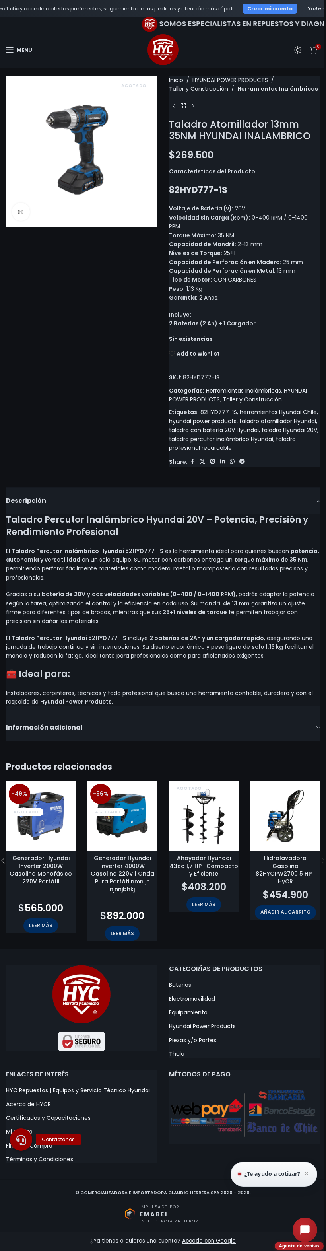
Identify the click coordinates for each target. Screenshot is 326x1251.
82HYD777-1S (218, 412)
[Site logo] (163, 49)
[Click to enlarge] (21, 212)
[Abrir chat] (305, 1230)
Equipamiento (188, 1012)
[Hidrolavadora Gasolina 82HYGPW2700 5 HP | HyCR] (285, 816)
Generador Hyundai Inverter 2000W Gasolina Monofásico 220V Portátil (41, 869)
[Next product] (193, 106)
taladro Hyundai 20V (289, 430)
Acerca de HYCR (28, 1104)
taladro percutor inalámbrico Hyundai (221, 439)
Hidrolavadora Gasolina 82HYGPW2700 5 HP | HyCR (285, 869)
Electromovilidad (192, 999)
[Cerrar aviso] (306, 1174)
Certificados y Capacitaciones (48, 1118)
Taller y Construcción (198, 89)
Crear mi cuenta (270, 8)
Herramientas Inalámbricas (277, 89)
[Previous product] (174, 106)
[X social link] (202, 461)
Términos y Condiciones (39, 1159)
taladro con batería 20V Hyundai (214, 430)
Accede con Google (209, 1241)
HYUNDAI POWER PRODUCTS (230, 80)
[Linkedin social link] (222, 461)
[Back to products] (183, 106)
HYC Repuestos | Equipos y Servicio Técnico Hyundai (78, 1090)
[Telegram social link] (242, 461)
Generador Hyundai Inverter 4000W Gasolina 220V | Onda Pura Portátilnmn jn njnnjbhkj (122, 873)
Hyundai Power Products (202, 1026)
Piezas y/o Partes (192, 1040)
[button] (285, 912)
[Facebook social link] (192, 461)
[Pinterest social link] (213, 461)
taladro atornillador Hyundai (277, 421)
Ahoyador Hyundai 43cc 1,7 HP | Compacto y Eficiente (204, 865)
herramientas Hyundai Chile (278, 412)
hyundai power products (203, 421)
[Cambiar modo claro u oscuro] (297, 49)
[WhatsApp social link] (232, 461)
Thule (176, 1054)
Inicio (176, 80)
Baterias (180, 985)
